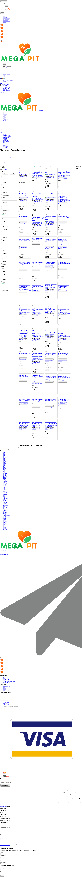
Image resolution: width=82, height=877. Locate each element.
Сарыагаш (5, 502)
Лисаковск (5, 494)
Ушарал (4, 516)
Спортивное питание (7, 136)
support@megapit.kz (5, 84)
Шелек (4, 522)
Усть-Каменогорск (6, 515)
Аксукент (4, 457)
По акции (4, 179)
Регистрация (5, 17)
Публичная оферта (6, 682)
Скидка (53, 166)
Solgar (40, 225)
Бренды (4, 134)
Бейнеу (4, 470)
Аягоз (4, 467)
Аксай (4, 455)
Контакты (4, 22)
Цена (30, 166)
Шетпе (4, 524)
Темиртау (4, 510)
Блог (3, 677)
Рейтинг (26, 166)
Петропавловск (6, 498)
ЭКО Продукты (6, 146)
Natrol (53, 290)
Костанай (4, 489)
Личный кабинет (6, 702)
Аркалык (4, 464)
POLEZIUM (25, 200)
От (3, 173)
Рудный (4, 500)
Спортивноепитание (5, 118)
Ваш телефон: (3, 855)
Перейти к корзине (4, 838)
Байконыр (4, 468)
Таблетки (5, 261)
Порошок (5, 247)
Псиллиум (5, 153)
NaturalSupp (5, 229)
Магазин (4, 145)
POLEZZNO (5, 226)
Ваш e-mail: (2, 852)
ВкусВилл (24, 339)
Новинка (45, 166)
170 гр (4, 271)
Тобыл (4, 511)
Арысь (4, 465)
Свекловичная (6, 290)
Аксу (4, 456)
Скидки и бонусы (6, 19)
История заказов (6, 703)
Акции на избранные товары (8, 80)
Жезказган (5, 476)
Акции (4, 113)
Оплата (4, 687)
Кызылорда (5, 492)
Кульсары (4, 491)
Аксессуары (5, 140)
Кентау (4, 486)
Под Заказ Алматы (6, 195)
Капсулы (5, 253)
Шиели (4, 525)
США (4, 240)
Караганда (2, 5)
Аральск (4, 463)
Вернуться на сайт (11, 838)
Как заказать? (5, 20)
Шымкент (4, 527)
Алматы (5, 192)
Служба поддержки (6, 686)
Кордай (4, 488)
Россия (5, 237)
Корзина (4, 72)
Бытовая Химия (6, 141)
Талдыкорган (5, 507)
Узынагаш (5, 513)
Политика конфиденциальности (9, 681)
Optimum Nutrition (22, 316)
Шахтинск (5, 521)
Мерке (4, 495)
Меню (4, 76)
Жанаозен (4, 474)
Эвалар (53, 200)
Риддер (4, 499)
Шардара (4, 520)
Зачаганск (4, 480)
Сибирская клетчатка (7, 221)
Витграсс (4, 163)
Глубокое (4, 471)
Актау (4, 458)
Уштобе (4, 517)
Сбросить (5, 169)
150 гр (4, 276)
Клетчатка (5, 147)
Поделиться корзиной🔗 (5, 785)
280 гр (4, 274)
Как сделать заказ (6, 680)
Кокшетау (4, 487)
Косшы (4, 490)
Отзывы (4, 112)
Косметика (5, 114)
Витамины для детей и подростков (9, 157)
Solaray (37, 178)
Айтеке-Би (5, 453)
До (10, 173)
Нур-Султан (5, 496)
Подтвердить (3, 862)
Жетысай (4, 478)
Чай (4, 250)
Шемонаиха (5, 523)
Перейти (4, 81)
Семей (4, 504)
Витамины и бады (6, 135)
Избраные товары (6, 704)
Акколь (4, 454)
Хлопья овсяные (6, 159)
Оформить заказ (3, 806)
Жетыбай (4, 477)
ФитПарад (5, 223)
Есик (4, 472)
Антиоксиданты (6, 160)
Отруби (4, 154)
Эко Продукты (5, 137)
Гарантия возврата (6, 21)
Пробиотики (5, 162)
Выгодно (49, 166)
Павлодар (4, 497)
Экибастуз (5, 529)
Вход (4, 16)
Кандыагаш (5, 481)
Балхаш (4, 469)
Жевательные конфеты (7, 258)
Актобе (4, 459)
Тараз (4, 508)
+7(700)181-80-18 (3, 550)
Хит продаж (40, 166)
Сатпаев (4, 503)
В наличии (4, 182)
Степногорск (5, 505)
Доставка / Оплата (6, 18)
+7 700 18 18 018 (4, 85)
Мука (4, 156)
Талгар (4, 506)
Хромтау (4, 518)
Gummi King (52, 315)
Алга (4, 460)
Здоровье (4, 120)
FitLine (40, 201)
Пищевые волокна (6, 155)
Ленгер (4, 493)
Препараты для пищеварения (8, 158)
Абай (4, 452)
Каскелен (4, 485)
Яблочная (5, 287)
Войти (1, 845)
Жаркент (4, 475)
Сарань (4, 501)
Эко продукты (5, 119)
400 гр (4, 282)
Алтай (4, 462)
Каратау (4, 484)
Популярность (34, 166)
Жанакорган (5, 473)
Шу (3, 526)
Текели (4, 509)
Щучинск (4, 528)
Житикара (5, 479)
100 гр (4, 279)
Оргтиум (51, 337)
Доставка (4, 688)
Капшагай (5, 482)
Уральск (4, 514)
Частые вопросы (6, 690)
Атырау (4, 466)
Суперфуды (5, 161)
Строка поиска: (3, 40)
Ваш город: (2, 858)
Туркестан (5, 512)
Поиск (4, 65)
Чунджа (4, 519)
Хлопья (4, 264)
